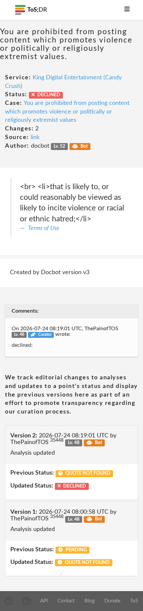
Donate (112, 600)
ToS (134, 600)
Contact (66, 600)
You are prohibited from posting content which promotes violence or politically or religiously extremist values (67, 111)
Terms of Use (44, 228)
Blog (89, 600)
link (35, 137)
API (44, 600)
